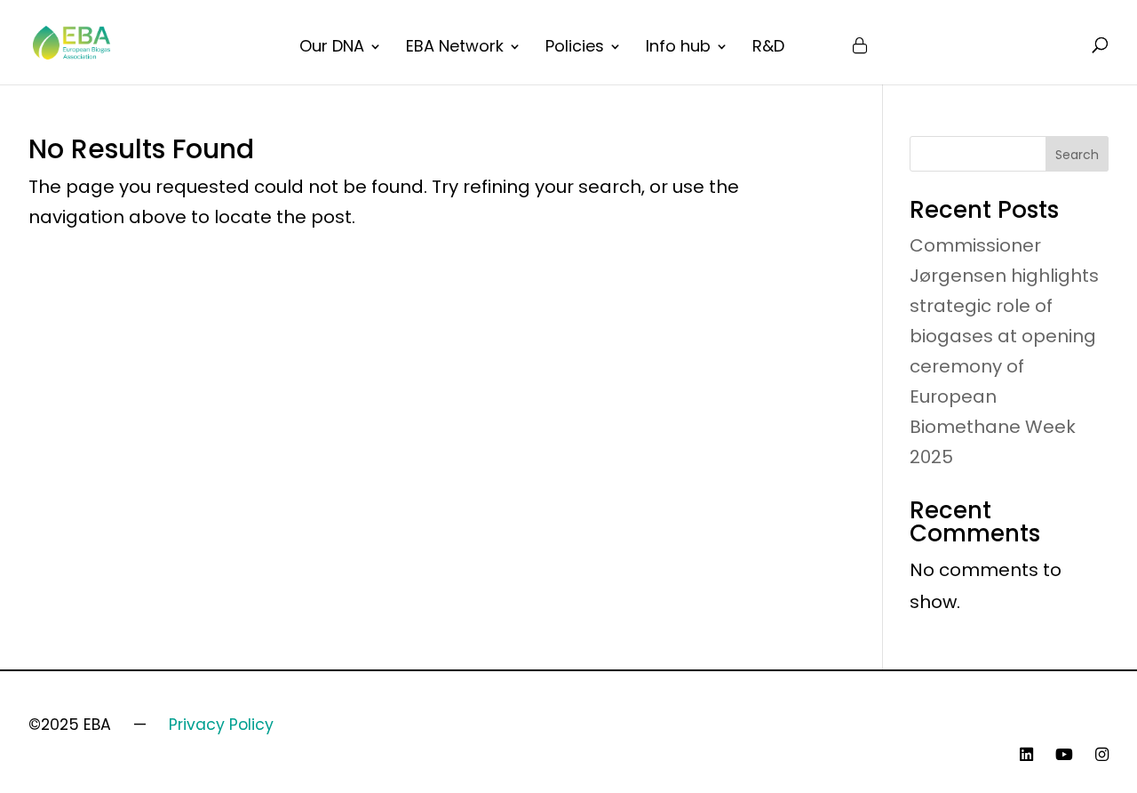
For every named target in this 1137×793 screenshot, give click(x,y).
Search (1077, 155)
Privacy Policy (221, 724)
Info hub (678, 48)
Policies (574, 48)
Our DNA (331, 48)
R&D (768, 48)
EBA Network (455, 48)
